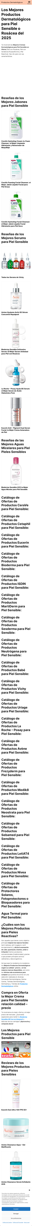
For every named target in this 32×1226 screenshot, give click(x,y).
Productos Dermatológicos (12, 2)
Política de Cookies (7, 1222)
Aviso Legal (26, 1222)
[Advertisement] (16, 77)
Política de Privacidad (18, 1222)
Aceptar (16, 1209)
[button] (29, 1190)
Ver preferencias (16, 1218)
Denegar (16, 1213)
